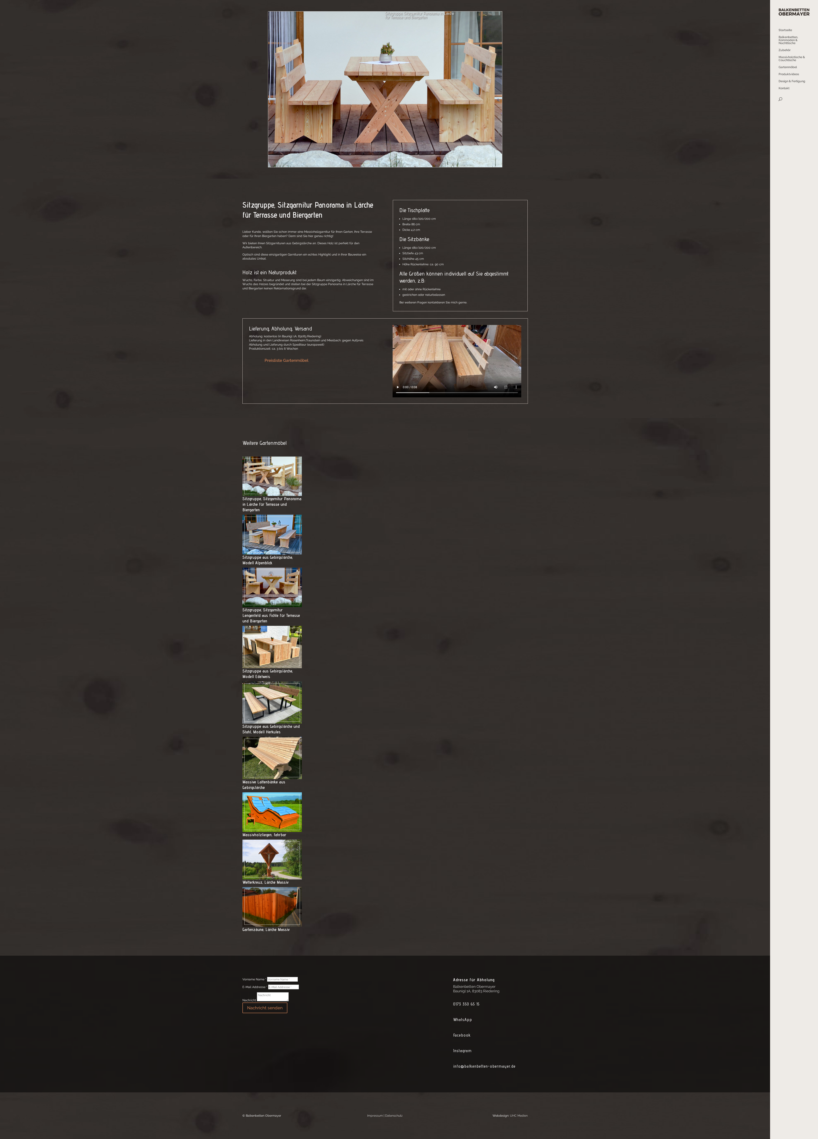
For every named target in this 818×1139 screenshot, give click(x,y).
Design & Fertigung (792, 81)
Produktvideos (789, 74)
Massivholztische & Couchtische (792, 59)
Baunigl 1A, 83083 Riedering (476, 991)
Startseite (785, 30)
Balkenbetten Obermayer (474, 986)
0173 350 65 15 (466, 1004)
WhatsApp (462, 1019)
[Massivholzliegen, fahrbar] (272, 830)
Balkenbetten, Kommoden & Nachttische (788, 40)
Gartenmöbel (788, 67)
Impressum (375, 1115)
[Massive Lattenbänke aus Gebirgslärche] (272, 776)
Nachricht (249, 1000)
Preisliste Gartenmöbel (286, 360)
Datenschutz (394, 1115)
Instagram (462, 1050)
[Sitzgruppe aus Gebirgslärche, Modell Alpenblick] (272, 552)
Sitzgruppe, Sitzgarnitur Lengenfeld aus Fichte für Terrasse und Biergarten (271, 615)
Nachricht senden (265, 1007)
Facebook (462, 1035)
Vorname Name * (254, 979)
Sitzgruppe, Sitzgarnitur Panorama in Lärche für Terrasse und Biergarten (271, 504)
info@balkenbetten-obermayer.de (484, 1066)
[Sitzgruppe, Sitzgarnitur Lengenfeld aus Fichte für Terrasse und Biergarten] (272, 605)
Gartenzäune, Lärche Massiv (266, 929)
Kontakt (784, 88)
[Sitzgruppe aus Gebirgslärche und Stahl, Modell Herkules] (272, 721)
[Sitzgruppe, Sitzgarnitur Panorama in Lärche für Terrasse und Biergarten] (272, 494)
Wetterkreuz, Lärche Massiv (265, 882)
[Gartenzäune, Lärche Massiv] (272, 924)
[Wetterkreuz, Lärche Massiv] (272, 877)
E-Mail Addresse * (254, 987)
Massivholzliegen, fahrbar (264, 834)
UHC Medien (519, 1115)
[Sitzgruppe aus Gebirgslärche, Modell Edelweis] (272, 666)
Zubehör (785, 50)
